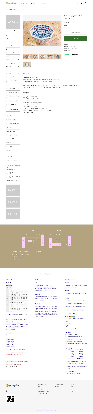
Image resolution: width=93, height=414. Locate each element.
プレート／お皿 (9, 45)
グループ (31, 3)
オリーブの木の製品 (10, 138)
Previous (25, 34)
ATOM (58, 386)
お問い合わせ (73, 391)
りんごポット (8, 56)
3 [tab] (14, 30)
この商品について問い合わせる (70, 48)
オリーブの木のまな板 (10, 88)
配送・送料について (42, 384)
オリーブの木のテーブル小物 (11, 105)
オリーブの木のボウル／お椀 (11, 96)
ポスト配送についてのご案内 (12, 366)
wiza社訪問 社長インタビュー (11, 169)
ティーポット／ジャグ (10, 63)
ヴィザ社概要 (8, 163)
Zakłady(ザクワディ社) (10, 131)
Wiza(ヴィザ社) (9, 127)
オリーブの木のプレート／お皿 (12, 92)
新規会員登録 (73, 386)
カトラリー (8, 70)
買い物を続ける (67, 50)
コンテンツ (40, 3)
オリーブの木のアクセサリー (12, 109)
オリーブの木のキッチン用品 (12, 100)
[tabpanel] (13, 22)
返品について (67, 44)
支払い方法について (42, 389)
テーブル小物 (8, 66)
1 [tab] (11, 30)
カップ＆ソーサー (9, 42)
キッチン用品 (8, 73)
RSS (56, 386)
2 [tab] (12, 30)
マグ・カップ (8, 38)
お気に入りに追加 (75, 32)
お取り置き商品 (9, 146)
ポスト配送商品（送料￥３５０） (13, 119)
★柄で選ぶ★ (8, 142)
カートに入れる (75, 38)
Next (59, 34)
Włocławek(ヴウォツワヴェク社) (12, 123)
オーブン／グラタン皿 (10, 52)
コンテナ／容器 (9, 59)
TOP (6, 9)
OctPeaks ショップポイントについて (13, 180)
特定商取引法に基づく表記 (69, 46)
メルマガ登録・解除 (59, 384)
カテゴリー (22, 3)
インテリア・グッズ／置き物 (11, 81)
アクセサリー (8, 85)
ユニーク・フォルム (21, 9)
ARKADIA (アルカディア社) (12, 135)
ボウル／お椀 (12, 9)
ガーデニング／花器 (10, 76)
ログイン (73, 389)
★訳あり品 (8, 150)
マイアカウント (74, 384)
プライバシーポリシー (42, 393)
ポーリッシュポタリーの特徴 (11, 160)
